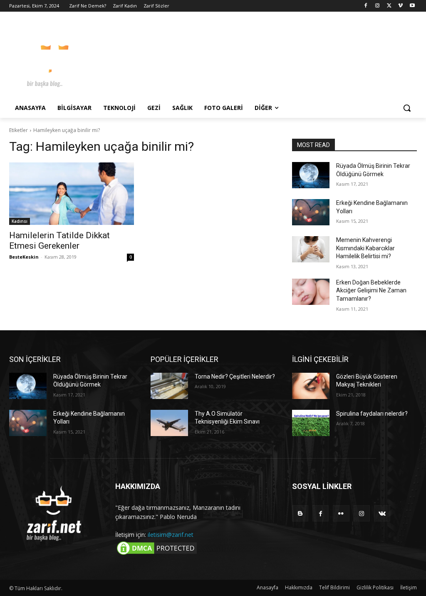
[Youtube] (412, 6)
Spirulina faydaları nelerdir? (372, 413)
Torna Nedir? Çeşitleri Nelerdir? (235, 376)
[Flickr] (341, 513)
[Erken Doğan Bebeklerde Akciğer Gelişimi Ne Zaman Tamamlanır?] (310, 292)
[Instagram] (377, 6)
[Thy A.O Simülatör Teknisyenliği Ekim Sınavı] (169, 423)
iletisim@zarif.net (170, 535)
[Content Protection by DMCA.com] (156, 554)
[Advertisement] (204, 57)
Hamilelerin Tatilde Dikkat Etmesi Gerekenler (59, 240)
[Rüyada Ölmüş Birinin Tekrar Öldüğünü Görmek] (310, 175)
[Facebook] (366, 6)
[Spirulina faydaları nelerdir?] (310, 423)
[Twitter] (389, 6)
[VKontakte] (382, 513)
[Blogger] (300, 513)
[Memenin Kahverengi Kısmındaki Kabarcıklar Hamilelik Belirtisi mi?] (310, 249)
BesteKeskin (24, 257)
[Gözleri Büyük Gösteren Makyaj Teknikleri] (310, 386)
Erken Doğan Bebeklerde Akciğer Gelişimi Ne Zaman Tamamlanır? (371, 290)
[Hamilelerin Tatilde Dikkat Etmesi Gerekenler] (71, 193)
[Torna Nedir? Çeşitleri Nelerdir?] (169, 386)
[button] (407, 108)
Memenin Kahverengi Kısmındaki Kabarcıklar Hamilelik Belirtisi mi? (365, 248)
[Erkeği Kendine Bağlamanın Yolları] (310, 212)
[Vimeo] (400, 6)
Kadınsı (19, 221)
